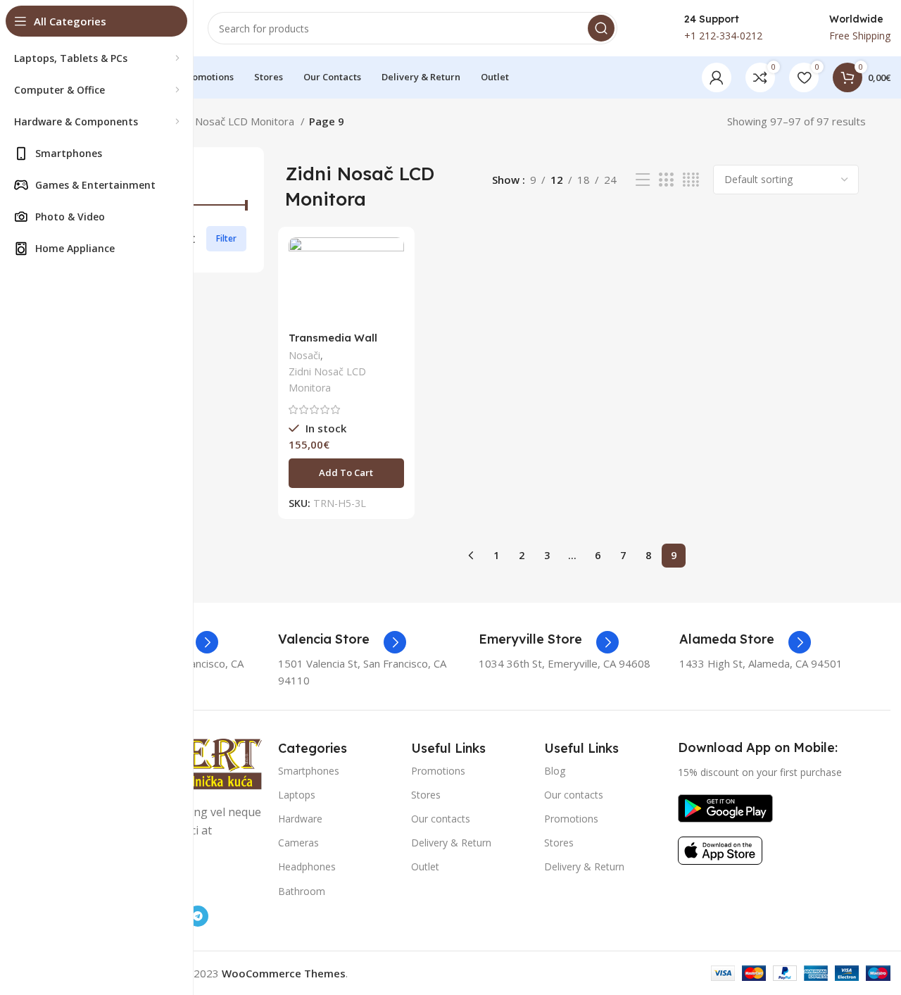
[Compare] (393, 260)
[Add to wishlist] (393, 323)
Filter (226, 238)
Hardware (300, 818)
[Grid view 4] (691, 179)
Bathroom (301, 891)
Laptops (296, 794)
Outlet (425, 866)
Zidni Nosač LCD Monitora (233, 121)
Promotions (438, 770)
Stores (426, 794)
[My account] (716, 77)
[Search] (601, 28)
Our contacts (440, 818)
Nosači (304, 355)
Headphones (307, 866)
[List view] (643, 179)
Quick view (393, 292)
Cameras (298, 842)
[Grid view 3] (666, 179)
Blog (554, 770)
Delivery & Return (451, 842)
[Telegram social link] (197, 916)
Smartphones (308, 770)
